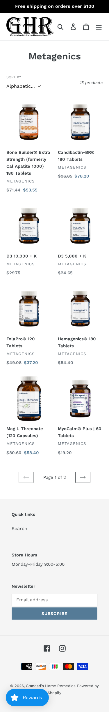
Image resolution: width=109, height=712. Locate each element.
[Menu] (98, 26)
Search (19, 528)
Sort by (13, 77)
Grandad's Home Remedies (51, 686)
